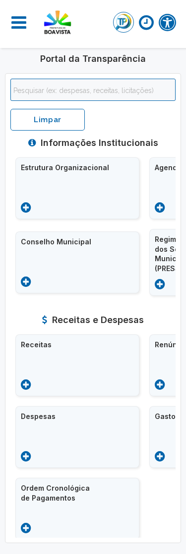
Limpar (48, 119)
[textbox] (95, 90)
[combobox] (93, 89)
